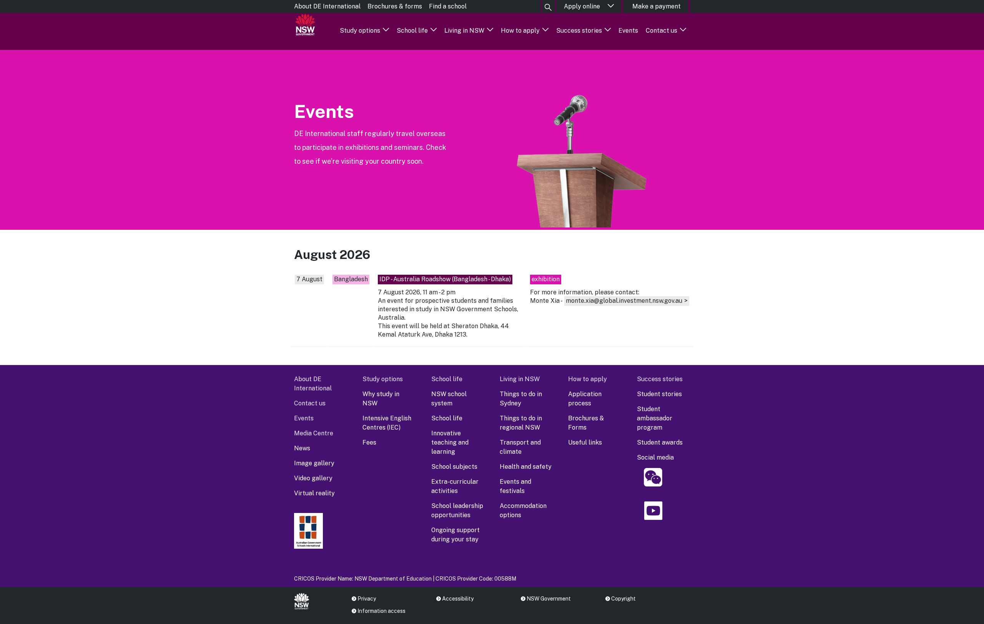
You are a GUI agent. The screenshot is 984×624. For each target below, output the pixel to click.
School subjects (454, 466)
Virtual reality (314, 493)
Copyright (623, 599)
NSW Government (549, 599)
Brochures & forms (394, 6)
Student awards (660, 442)
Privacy (366, 599)
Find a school (448, 6)
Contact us (661, 30)
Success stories (579, 30)
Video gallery (313, 478)
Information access (381, 611)
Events (628, 30)
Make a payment (656, 6)
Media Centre (313, 433)
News (302, 448)
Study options (360, 30)
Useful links (585, 442)
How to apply (520, 30)
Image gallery (314, 463)
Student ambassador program (654, 418)
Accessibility (458, 599)
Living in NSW (464, 30)
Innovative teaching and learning (450, 442)
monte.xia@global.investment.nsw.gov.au (624, 300)
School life (412, 30)
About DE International (327, 6)
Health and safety (526, 466)
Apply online (582, 6)
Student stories (659, 394)
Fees (369, 442)
